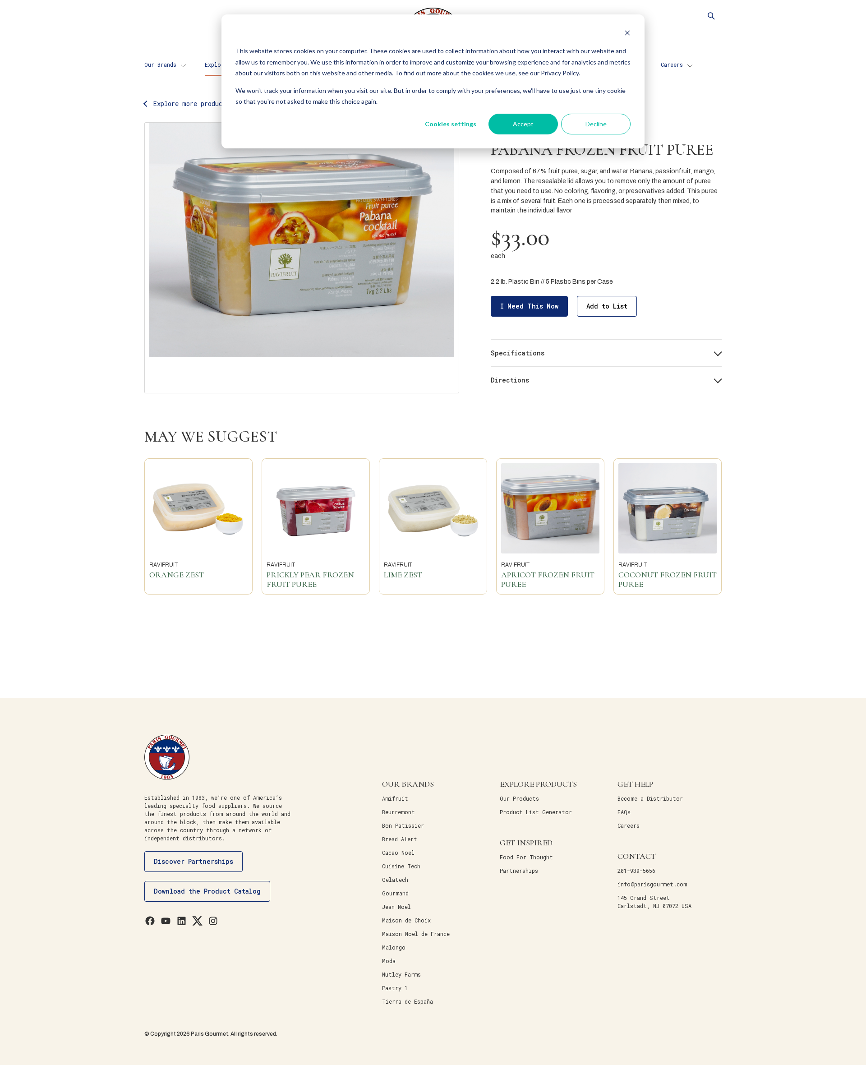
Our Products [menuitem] (519, 798)
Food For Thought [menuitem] (526, 857)
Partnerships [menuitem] (519, 870)
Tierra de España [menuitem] (407, 1001)
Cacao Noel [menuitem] (398, 852)
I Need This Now (529, 306)
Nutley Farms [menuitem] (401, 974)
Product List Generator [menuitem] (536, 812)
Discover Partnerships (193, 861)
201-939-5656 (636, 870)
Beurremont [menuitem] (398, 812)
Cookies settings (450, 124)
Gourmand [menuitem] (395, 893)
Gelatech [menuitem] (395, 879)
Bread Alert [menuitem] (399, 839)
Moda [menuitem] (389, 960)
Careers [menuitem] (672, 64)
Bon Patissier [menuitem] (403, 825)
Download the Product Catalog (207, 891)
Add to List (606, 306)
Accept (523, 124)
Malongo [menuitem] (393, 947)
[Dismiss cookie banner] (627, 34)
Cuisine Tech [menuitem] (401, 866)
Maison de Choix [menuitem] (406, 920)
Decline (596, 124)
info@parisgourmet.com (652, 884)
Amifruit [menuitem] (395, 798)
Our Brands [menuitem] (160, 64)
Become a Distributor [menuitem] (650, 798)
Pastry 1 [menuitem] (395, 987)
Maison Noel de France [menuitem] (416, 933)
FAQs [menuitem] (624, 812)
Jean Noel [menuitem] (396, 906)
